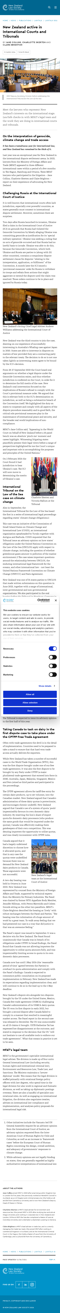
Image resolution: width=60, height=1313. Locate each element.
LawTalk (38, 20)
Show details (45, 686)
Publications (25, 20)
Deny (30, 711)
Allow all (30, 694)
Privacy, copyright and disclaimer (19, 1301)
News (13, 20)
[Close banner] (56, 600)
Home (5, 20)
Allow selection (30, 702)
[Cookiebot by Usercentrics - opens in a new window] (38, 600)
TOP (51, 1260)
